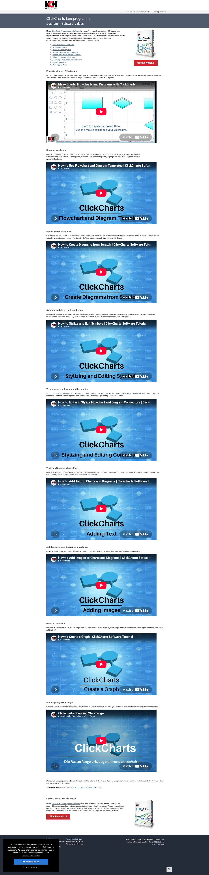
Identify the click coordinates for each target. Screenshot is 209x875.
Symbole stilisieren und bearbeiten (65, 52)
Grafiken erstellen (59, 62)
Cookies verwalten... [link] (31, 867)
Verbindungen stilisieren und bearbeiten (66, 55)
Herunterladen (138, 12)
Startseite (128, 12)
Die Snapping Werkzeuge (61, 65)
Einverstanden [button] (30, 861)
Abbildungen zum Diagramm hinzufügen (67, 60)
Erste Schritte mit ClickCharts (63, 45)
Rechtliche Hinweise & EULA (136, 842)
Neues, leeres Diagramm (61, 50)
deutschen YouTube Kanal (82, 787)
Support (155, 12)
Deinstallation (148, 839)
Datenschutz (159, 839)
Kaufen (148, 12)
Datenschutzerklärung (31, 855)
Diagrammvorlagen (59, 47)
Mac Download (145, 62)
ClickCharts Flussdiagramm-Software (66, 31)
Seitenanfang (130, 839)
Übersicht (152, 842)
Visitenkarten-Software (74, 844)
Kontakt (139, 839)
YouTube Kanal (64, 783)
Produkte (162, 12)
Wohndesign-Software (74, 841)
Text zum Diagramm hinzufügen (64, 57)
